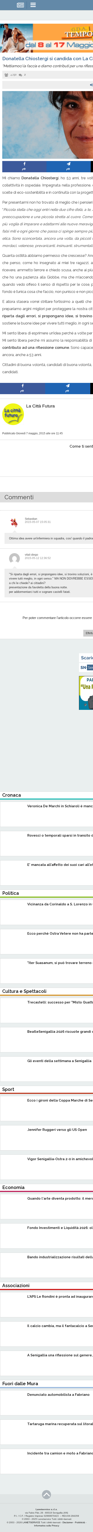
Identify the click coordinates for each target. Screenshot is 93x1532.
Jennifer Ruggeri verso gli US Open (57, 1130)
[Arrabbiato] (22, 460)
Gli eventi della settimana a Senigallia (59, 1061)
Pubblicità (80, 1522)
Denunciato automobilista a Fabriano (58, 1395)
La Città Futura (40, 406)
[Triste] (67, 460)
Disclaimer (68, 1522)
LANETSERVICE (31, 1522)
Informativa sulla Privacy (46, 1525)
